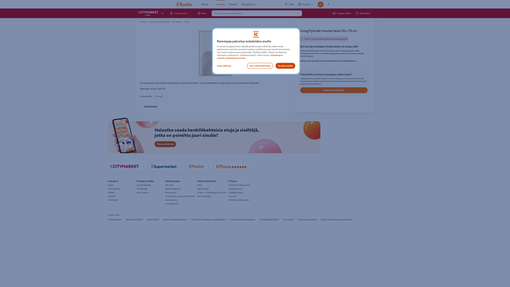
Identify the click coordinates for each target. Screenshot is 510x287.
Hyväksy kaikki (285, 66)
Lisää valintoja (224, 66)
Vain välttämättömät (260, 66)
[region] (256, 51)
